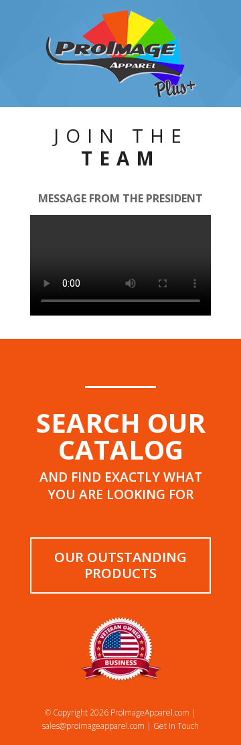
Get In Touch (176, 726)
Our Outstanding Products (120, 565)
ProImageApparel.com (149, 712)
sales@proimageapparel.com (93, 726)
